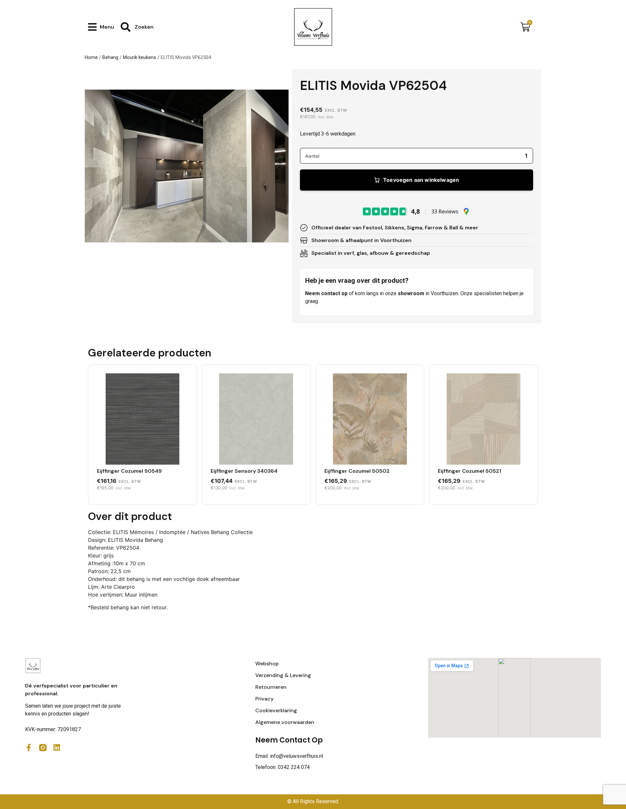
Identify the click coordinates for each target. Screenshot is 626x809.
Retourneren (271, 687)
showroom (411, 293)
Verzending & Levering (283, 675)
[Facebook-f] (29, 747)
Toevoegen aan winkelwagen (421, 180)
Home (91, 57)
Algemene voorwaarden (284, 722)
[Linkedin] (57, 747)
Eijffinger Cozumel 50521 (469, 471)
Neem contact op (326, 293)
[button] (101, 27)
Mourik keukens (139, 57)
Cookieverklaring (276, 710)
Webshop (267, 663)
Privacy (264, 698)
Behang (110, 57)
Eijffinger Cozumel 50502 (357, 471)
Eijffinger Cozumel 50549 (129, 471)
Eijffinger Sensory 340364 (244, 471)
